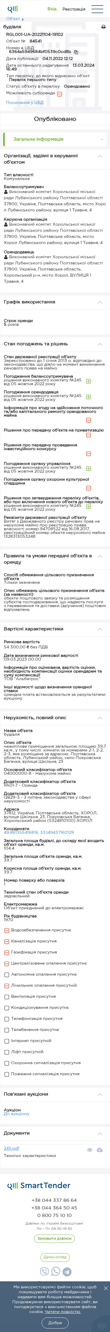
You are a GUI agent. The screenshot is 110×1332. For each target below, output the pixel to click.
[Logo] (12, 9)
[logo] (39, 1186)
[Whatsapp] (55, 1274)
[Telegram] (66, 1274)
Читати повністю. (63, 1312)
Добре (55, 1323)
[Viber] (43, 1274)
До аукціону (16, 1114)
